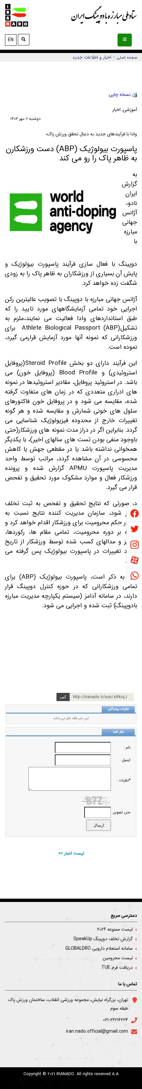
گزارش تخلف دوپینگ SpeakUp (103, 938)
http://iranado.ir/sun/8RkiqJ (100, 697)
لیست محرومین (118, 958)
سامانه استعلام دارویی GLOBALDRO (99, 948)
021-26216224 (115, 1019)
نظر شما (118, 732)
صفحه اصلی (127, 57)
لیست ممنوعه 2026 (115, 929)
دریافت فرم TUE (117, 967)
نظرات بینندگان (118, 709)
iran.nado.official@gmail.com (97, 1031)
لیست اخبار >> (71, 853)
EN (11, 39)
